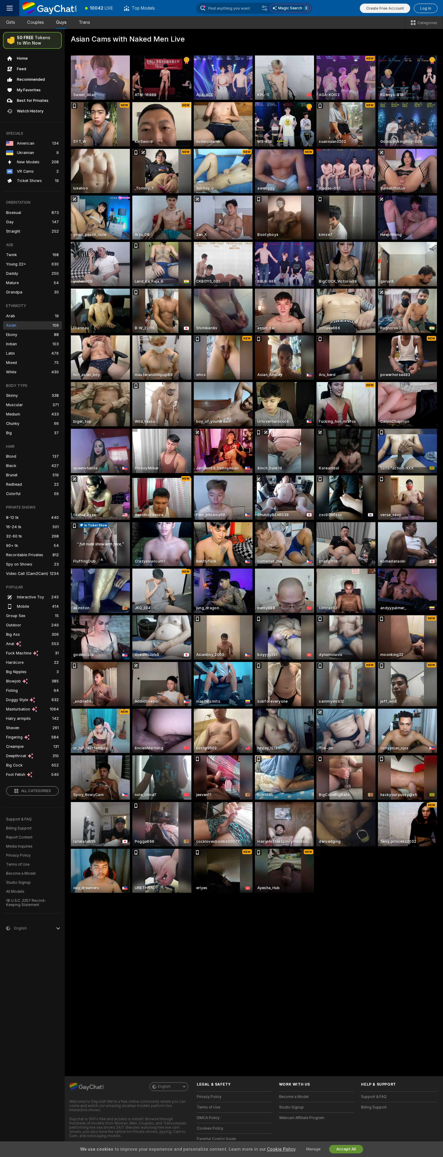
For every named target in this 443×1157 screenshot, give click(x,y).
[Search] (264, 8)
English (164, 1086)
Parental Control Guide (216, 1139)
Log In (425, 8)
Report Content (19, 837)
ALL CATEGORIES (36, 791)
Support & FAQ (19, 819)
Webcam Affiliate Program (301, 1118)
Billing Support (19, 828)
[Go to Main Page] (49, 8)
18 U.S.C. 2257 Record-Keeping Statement (26, 902)
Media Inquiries (19, 846)
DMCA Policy (208, 1118)
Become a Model (21, 873)
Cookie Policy (281, 1149)
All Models (15, 891)
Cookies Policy (210, 1128)
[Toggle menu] (9, 8)
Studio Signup (18, 882)
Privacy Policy (18, 855)
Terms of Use (18, 864)
